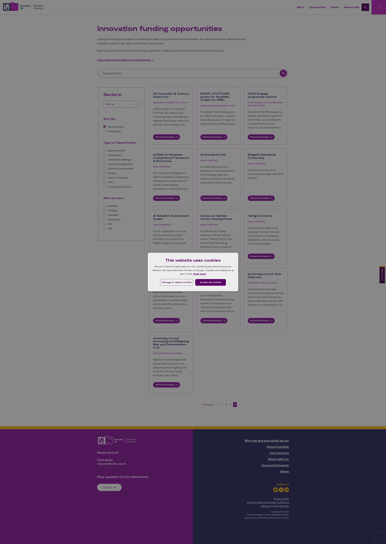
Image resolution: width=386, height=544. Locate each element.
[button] (176, 282)
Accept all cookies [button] (210, 282)
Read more (199, 273)
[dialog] (193, 272)
